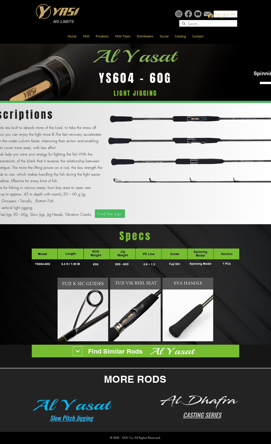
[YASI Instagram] (179, 14)
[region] (135, 356)
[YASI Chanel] (198, 14)
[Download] (77, 351)
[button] (110, 213)
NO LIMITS (63, 21)
